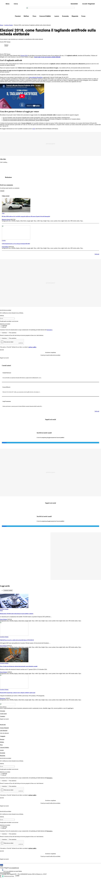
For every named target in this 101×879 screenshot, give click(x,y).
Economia (65, 16)
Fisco (34, 16)
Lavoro (56, 16)
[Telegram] (55, 423)
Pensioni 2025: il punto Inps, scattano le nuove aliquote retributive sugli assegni (17, 692)
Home (1, 25)
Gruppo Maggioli (4, 727)
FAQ (34, 128)
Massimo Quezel (6, 219)
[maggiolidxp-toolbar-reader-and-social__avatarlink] (3, 45)
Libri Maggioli (3, 730)
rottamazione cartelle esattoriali (71, 20)
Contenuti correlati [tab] (8, 590)
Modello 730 (33, 20)
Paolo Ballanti (5, 246)
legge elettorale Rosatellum (36, 77)
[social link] (3, 177)
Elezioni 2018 (24, 55)
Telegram (4, 442)
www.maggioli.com (14, 867)
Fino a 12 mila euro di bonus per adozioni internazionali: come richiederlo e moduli (18, 666)
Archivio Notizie (8, 25)
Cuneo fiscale (54, 20)
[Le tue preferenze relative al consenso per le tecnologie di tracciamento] (8, 876)
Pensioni (18, 16)
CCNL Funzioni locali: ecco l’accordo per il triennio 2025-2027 (16, 243)
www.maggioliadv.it (5, 872)
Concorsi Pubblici (45, 16)
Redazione (6, 44)
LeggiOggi (4, 325)
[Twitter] (50, 423)
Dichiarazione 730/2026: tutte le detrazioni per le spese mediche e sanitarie (16, 613)
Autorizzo (4, 332)
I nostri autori (3, 713)
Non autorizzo (12, 332)
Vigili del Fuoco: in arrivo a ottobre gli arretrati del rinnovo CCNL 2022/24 (17, 640)
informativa (49, 329)
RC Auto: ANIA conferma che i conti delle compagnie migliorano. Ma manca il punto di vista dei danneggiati (26, 216)
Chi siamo (2, 711)
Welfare (26, 16)
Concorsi (4, 327)
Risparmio (75, 16)
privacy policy (32, 347)
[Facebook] (45, 423)
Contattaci (2, 716)
